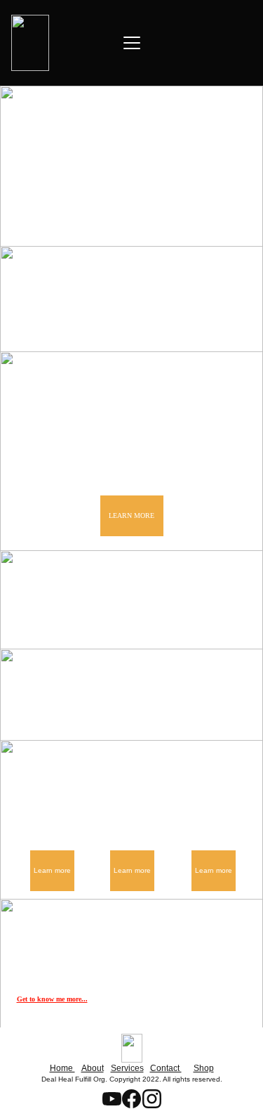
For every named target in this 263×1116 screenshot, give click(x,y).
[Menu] (131, 43)
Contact (166, 1068)
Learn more (52, 870)
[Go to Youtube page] (82, 323)
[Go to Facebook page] (139, 323)
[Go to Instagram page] (189, 323)
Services (127, 1068)
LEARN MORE (131, 515)
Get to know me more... (52, 999)
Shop (204, 1068)
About (92, 1068)
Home (62, 1068)
